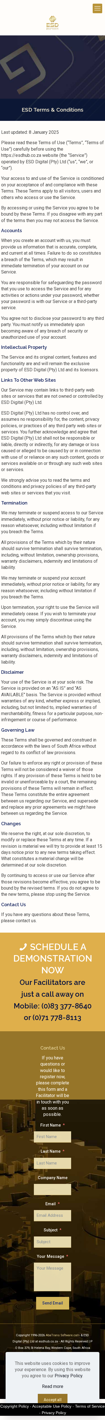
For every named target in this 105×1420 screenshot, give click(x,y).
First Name (50, 1125)
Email (50, 1204)
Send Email (52, 1303)
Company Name (52, 1177)
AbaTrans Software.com (63, 1335)
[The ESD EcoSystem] (52, 22)
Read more (52, 1386)
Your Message (50, 1256)
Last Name (50, 1151)
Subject (50, 1230)
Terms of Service (90, 1406)
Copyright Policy (14, 1406)
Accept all (53, 1400)
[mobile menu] (97, 8)
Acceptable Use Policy (51, 1406)
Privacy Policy (68, 1375)
